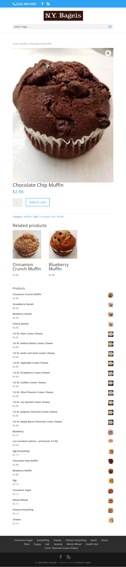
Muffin (60, 216)
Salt (47, 544)
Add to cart (37, 202)
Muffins (24, 43)
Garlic (94, 540)
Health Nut (92, 544)
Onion (104, 540)
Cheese (57, 540)
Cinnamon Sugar (23, 540)
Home (16, 43)
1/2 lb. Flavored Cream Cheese (61, 548)
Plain (27, 544)
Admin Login (83, 562)
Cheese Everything (76, 540)
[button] (108, 53)
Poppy (37, 544)
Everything (43, 540)
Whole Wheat (74, 544)
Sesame (58, 544)
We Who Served (47, 562)
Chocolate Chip (47, 216)
